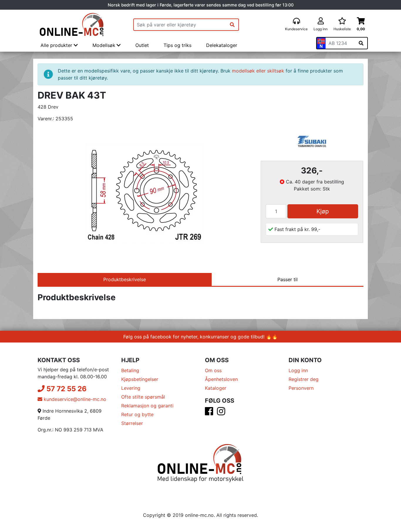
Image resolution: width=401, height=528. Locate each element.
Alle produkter (57, 45)
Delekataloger (221, 45)
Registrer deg (304, 379)
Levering (130, 388)
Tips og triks (177, 45)
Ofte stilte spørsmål (143, 397)
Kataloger (215, 388)
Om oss (213, 370)
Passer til (287, 279)
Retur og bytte (137, 414)
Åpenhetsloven (221, 379)
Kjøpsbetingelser (139, 379)
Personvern (301, 388)
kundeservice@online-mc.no (74, 399)
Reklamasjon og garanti (147, 406)
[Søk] (232, 24)
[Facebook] (209, 413)
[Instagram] (221, 413)
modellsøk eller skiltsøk (258, 71)
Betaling (130, 370)
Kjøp (322, 211)
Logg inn (298, 370)
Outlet (142, 45)
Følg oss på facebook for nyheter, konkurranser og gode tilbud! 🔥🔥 (200, 337)
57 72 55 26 (66, 388)
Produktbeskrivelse (124, 279)
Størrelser (132, 423)
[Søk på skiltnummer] (361, 43)
